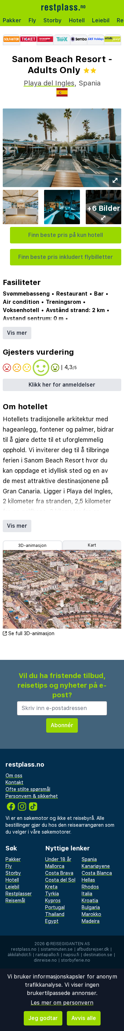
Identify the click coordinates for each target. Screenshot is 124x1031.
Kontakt (14, 782)
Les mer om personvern (62, 1002)
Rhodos (90, 887)
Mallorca (54, 866)
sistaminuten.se (57, 949)
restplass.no (24, 949)
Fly (32, 20)
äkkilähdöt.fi (19, 954)
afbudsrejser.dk (93, 949)
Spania (89, 859)
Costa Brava (59, 873)
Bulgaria (91, 907)
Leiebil (101, 20)
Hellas (88, 880)
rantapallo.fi (47, 954)
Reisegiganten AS (70, 943)
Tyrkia (52, 893)
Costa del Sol (60, 880)
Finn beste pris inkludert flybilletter (65, 257)
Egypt (52, 921)
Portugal (55, 907)
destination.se (97, 954)
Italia (87, 893)
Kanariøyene (96, 866)
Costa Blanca (97, 873)
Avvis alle (83, 1018)
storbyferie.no (75, 960)
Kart (92, 545)
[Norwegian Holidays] (45, 39)
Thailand (54, 914)
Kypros (53, 900)
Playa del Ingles (49, 83)
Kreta (51, 887)
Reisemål (15, 900)
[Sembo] (79, 39)
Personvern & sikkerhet (32, 796)
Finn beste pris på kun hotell (65, 235)
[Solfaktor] (11, 39)
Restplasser (19, 893)
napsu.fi (71, 954)
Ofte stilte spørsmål (28, 789)
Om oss (14, 775)
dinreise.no (45, 960)
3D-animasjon (32, 545)
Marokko (91, 914)
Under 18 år (58, 859)
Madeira (91, 921)
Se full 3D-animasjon (31, 633)
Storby (52, 20)
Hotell (77, 20)
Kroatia (90, 900)
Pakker (12, 20)
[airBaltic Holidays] (112, 39)
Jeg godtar (43, 1018)
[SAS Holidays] (95, 39)
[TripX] (62, 39)
